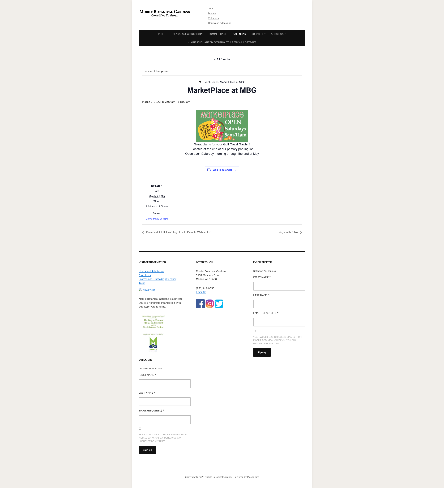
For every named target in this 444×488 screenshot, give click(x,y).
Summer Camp (218, 34)
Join (210, 8)
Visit (161, 34)
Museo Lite (253, 476)
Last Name (147, 392)
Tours (142, 283)
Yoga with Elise (288, 232)
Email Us (201, 292)
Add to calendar (222, 169)
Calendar (239, 34)
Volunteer (213, 18)
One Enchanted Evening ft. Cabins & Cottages (223, 42)
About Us (277, 34)
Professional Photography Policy (157, 279)
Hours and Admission (219, 22)
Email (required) (151, 410)
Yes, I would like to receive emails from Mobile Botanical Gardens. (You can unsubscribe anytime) (163, 438)
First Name (147, 374)
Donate (212, 13)
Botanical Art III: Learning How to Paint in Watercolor (178, 232)
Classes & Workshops (188, 34)
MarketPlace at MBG (157, 218)
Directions (145, 275)
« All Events (222, 59)
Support (257, 34)
